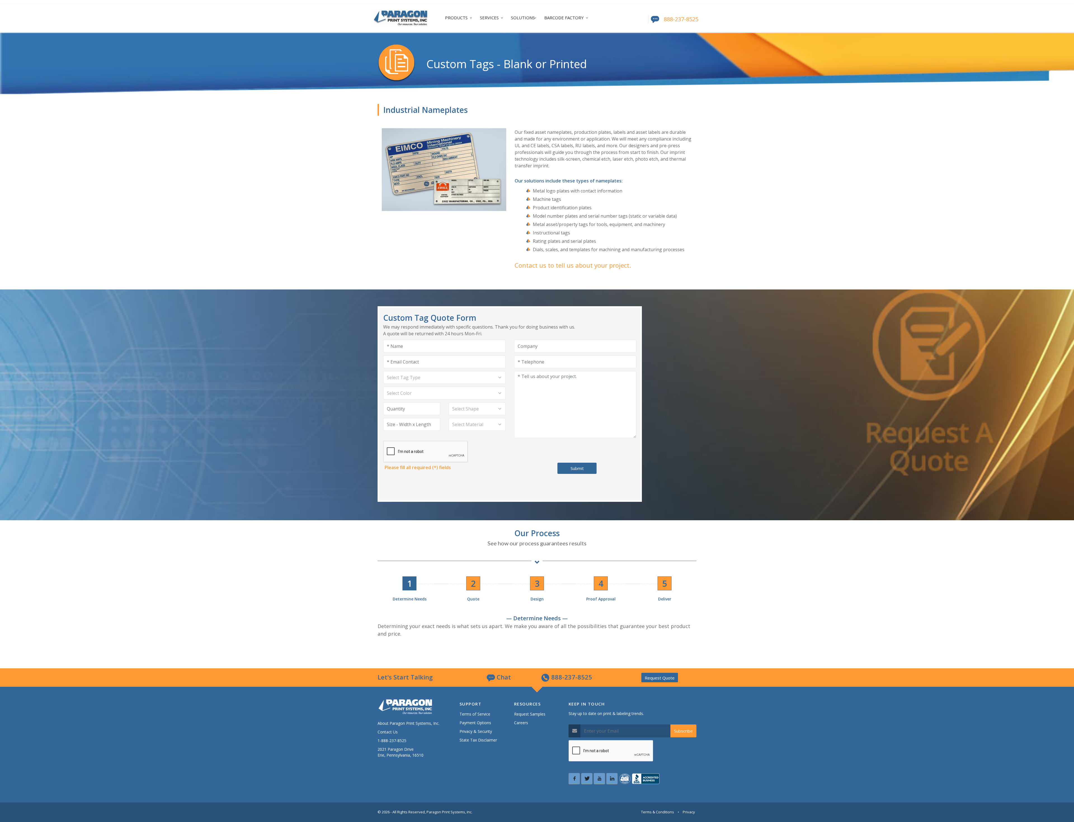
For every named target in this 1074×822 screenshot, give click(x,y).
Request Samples (529, 714)
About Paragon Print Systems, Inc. (408, 723)
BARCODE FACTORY (564, 17)
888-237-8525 (681, 19)
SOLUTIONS (523, 17)
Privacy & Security (476, 731)
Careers (521, 722)
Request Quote (660, 678)
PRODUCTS (456, 17)
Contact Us (388, 732)
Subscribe (683, 731)
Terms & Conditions (657, 811)
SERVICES (489, 17)
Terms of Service (475, 714)
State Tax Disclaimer (478, 740)
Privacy (689, 811)
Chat (503, 677)
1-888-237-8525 (392, 740)
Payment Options (475, 722)
